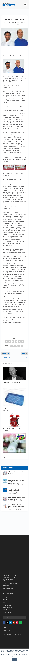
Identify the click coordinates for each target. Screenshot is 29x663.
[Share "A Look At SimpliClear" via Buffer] (16, 341)
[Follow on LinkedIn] (10, 622)
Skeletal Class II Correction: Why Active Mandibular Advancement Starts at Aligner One (16, 482)
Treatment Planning (18, 509)
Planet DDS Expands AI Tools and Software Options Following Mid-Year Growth (16, 506)
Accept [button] (14, 659)
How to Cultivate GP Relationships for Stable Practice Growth (16, 498)
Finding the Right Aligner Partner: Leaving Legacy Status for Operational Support (16, 490)
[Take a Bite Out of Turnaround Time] (14, 420)
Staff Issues (10, 476)
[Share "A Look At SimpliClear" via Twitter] (9, 341)
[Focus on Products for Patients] (14, 443)
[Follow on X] (7, 622)
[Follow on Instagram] (17, 622)
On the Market (7, 408)
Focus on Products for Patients (11, 455)
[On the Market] (14, 397)
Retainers (19, 22)
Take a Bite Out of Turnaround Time (12, 429)
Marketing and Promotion (20, 500)
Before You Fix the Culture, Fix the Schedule (16, 472)
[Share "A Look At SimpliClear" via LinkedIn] (13, 341)
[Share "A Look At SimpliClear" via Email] (19, 341)
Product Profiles (21, 484)
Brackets (13, 22)
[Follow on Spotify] (20, 622)
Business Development (19, 474)
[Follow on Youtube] (14, 622)
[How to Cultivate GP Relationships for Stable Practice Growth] (5, 499)
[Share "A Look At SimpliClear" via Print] (22, 341)
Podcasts (16, 493)
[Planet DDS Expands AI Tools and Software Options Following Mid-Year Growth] (5, 506)
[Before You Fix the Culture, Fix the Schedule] (5, 473)
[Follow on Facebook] (4, 622)
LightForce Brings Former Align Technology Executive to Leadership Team (14, 383)
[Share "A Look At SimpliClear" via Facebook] (6, 341)
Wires (23, 22)
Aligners (16, 484)
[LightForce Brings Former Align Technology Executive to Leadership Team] (14, 373)
